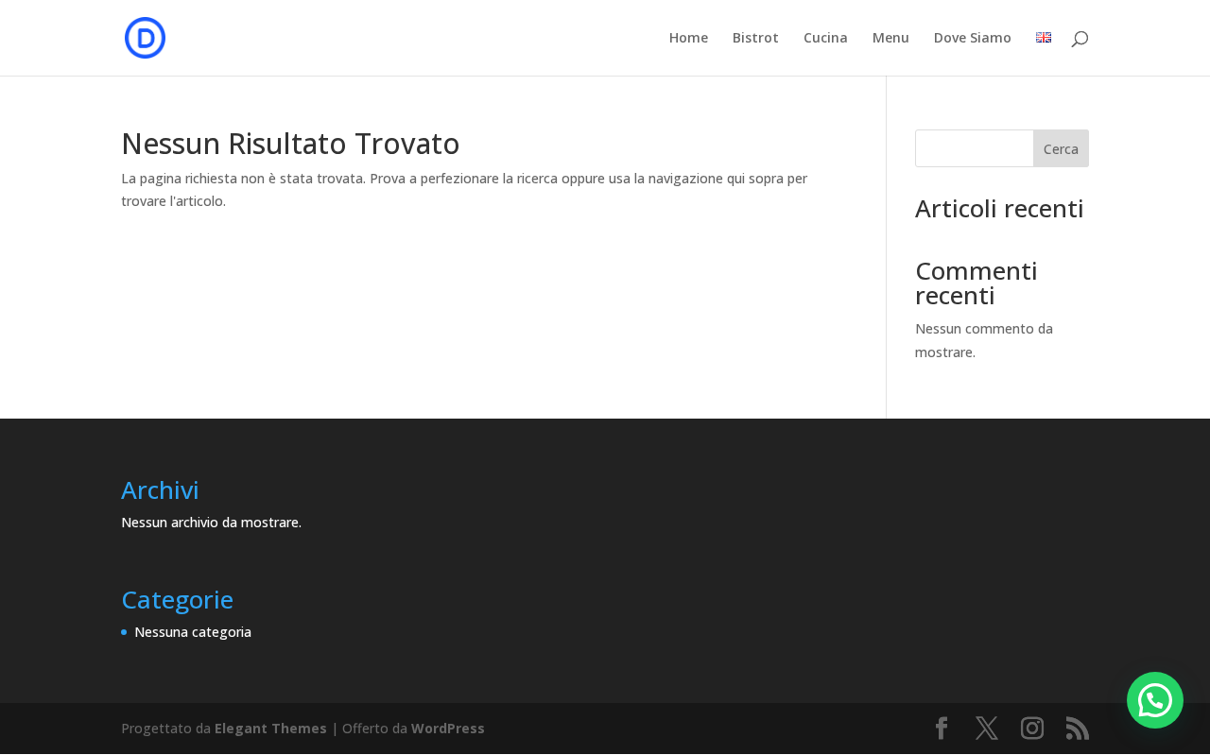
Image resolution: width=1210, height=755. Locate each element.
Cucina (826, 38)
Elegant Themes (271, 728)
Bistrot (756, 38)
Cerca (1061, 149)
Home (688, 38)
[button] (1155, 700)
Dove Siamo (972, 38)
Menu (891, 38)
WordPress (448, 728)
